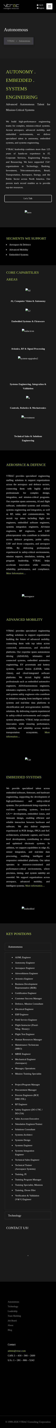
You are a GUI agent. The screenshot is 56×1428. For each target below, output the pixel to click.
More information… (35, 885)
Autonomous (13, 1302)
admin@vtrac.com (17, 1351)
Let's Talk (28, 198)
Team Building (14, 1316)
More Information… (16, 573)
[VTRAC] (11, 4)
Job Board (12, 1320)
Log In (40, 5)
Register (41, 8)
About (10, 1325)
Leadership (12, 1311)
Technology (13, 1306)
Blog (10, 1330)
